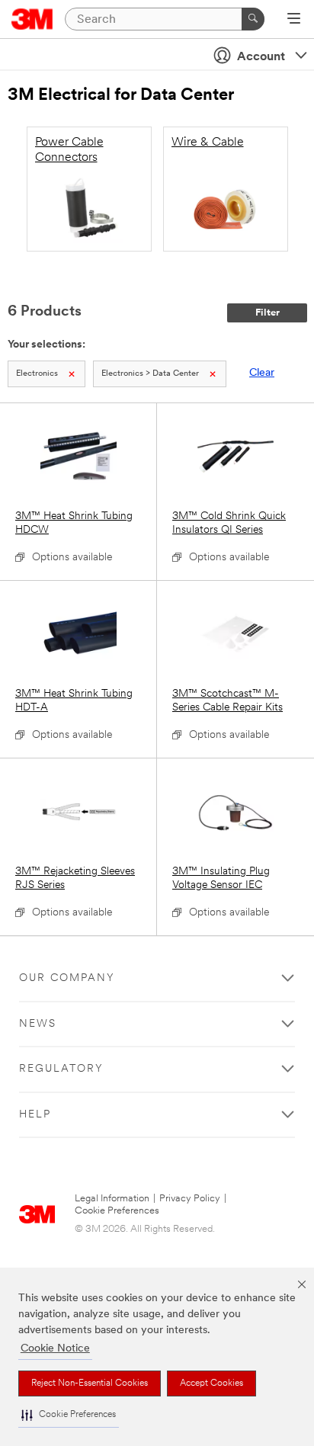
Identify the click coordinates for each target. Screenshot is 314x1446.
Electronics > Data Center (150, 374)
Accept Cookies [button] (211, 1383)
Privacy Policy (189, 1199)
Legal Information (112, 1199)
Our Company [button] (67, 978)
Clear (261, 373)
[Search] (253, 19)
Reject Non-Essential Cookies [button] (89, 1383)
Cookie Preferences (117, 1211)
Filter (267, 313)
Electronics (37, 374)
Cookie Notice (55, 1349)
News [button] (37, 1024)
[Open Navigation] (293, 20)
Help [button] (35, 1115)
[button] (68, 1415)
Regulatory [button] (61, 1069)
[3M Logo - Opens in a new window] (32, 19)
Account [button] (261, 57)
